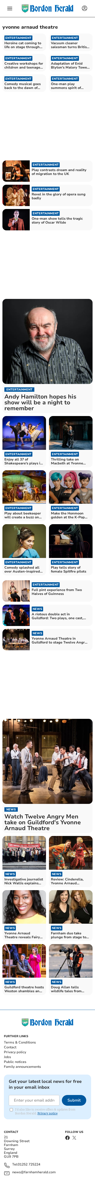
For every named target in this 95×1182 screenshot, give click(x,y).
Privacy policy (15, 1052)
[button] (10, 8)
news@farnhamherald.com (34, 1172)
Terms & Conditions (20, 1042)
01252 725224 (29, 1165)
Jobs (7, 1057)
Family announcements (22, 1066)
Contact (10, 1047)
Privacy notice (47, 1113)
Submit (74, 1100)
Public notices (15, 1062)
